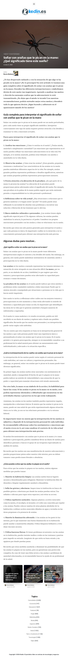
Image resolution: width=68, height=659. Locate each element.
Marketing (33, 617)
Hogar (32, 614)
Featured (33, 610)
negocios (32, 624)
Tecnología (32, 637)
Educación (32, 607)
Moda (32, 620)
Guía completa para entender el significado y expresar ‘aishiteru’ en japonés (53, 575)
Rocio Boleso (8, 74)
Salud (32, 631)
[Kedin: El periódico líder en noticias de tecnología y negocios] (34, 16)
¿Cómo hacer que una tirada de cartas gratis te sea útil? (33, 577)
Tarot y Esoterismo (11, 54)
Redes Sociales (32, 627)
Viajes (32, 641)
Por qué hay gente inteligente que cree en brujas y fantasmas (11, 577)
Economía (33, 604)
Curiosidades (32, 600)
